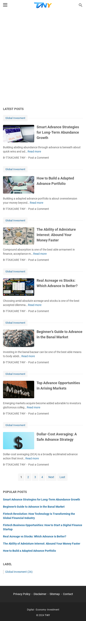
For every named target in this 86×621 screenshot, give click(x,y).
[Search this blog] (80, 5)
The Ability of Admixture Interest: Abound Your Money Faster (56, 234)
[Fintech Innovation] (43, 5)
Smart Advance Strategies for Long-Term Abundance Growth (58, 132)
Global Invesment (15, 118)
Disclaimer (40, 594)
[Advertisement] (43, 59)
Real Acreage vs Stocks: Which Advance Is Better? (34, 536)
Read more (34, 151)
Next (51, 477)
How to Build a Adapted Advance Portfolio (29, 550)
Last (62, 477)
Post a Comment (38, 157)
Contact (68, 594)
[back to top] (78, 612)
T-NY (47, 615)
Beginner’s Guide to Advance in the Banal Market (34, 506)
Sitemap (55, 594)
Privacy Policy (21, 594)
